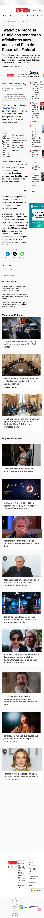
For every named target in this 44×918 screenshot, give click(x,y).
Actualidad (21, 16)
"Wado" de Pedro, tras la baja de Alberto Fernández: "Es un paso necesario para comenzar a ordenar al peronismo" (6, 146)
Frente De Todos (23, 21)
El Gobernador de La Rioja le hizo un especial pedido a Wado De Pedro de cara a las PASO (14, 289)
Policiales (40, 16)
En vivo (27, 10)
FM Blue (21, 873)
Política (5, 16)
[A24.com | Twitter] (12, 867)
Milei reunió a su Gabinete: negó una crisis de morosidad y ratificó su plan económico (14, 305)
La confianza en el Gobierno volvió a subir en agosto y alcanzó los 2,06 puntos (15, 297)
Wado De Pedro (12, 21)
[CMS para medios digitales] (34, 907)
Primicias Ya (31, 16)
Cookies (32, 879)
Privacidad (33, 869)
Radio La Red (37, 10)
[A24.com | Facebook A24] (8, 867)
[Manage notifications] (39, 909)
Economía (13, 16)
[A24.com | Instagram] (16, 867)
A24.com (21, 861)
